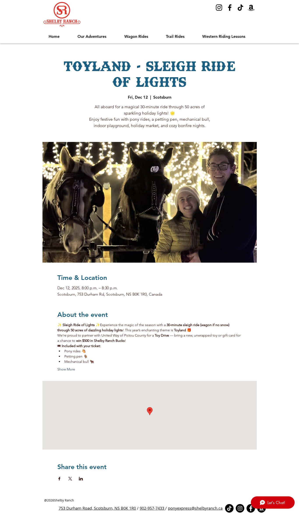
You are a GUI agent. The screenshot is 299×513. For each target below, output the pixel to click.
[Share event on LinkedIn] (81, 478)
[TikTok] (240, 7)
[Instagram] (219, 7)
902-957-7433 (152, 508)
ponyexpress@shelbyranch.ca (195, 508)
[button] (97, 36)
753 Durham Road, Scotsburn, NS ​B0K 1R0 (97, 508)
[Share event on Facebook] (59, 478)
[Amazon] (251, 7)
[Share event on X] (70, 478)
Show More (66, 369)
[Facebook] (229, 7)
